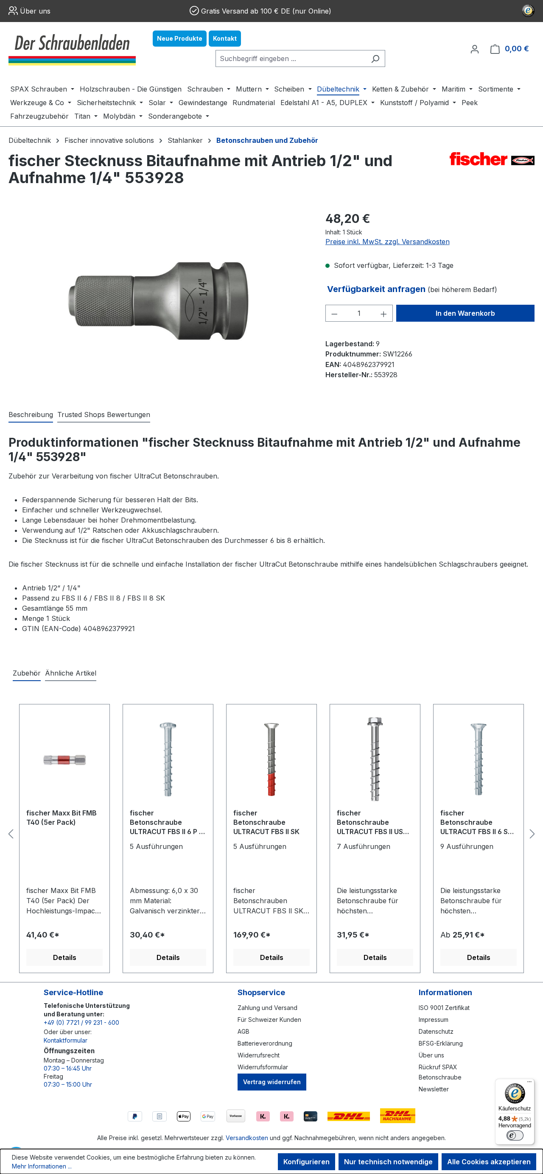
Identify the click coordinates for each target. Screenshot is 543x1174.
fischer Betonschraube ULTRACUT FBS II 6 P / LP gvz (166, 823)
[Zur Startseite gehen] (72, 48)
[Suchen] (375, 58)
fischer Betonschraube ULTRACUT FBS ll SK (266, 822)
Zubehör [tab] (27, 673)
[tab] (30, 415)
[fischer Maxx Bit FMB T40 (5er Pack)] (64, 759)
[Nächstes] (532, 834)
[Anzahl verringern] (334, 313)
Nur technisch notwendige (388, 1161)
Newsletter (434, 1089)
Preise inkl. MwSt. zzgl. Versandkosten (387, 241)
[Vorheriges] (10, 834)
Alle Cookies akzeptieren (489, 1161)
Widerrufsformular (263, 1067)
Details (64, 957)
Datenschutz (436, 1031)
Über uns (35, 11)
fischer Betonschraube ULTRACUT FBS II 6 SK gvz (476, 823)
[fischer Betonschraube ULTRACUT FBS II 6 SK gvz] (478, 759)
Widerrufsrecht (259, 1055)
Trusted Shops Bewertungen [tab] (103, 414)
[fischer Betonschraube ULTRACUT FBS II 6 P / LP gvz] (168, 759)
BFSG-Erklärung (441, 1043)
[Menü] (529, 1084)
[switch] (515, 1135)
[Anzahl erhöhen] (384, 313)
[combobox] (291, 58)
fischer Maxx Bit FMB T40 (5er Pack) (61, 817)
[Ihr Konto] (475, 48)
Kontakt (225, 38)
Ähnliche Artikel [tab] (70, 673)
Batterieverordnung (265, 1043)
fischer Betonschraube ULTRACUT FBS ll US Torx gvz (370, 823)
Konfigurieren (306, 1161)
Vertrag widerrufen (272, 1081)
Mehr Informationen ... (42, 1166)
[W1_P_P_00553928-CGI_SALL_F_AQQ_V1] (158, 301)
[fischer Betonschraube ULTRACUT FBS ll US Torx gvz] (375, 759)
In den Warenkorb (465, 313)
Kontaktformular (65, 1040)
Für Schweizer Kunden (269, 1019)
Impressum (433, 1019)
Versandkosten (247, 1137)
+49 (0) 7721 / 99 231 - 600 (81, 1022)
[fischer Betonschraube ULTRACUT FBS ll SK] (271, 759)
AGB (243, 1031)
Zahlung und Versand (267, 1007)
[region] (158, 301)
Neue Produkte (179, 38)
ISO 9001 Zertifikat (444, 1007)
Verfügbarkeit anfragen (377, 289)
